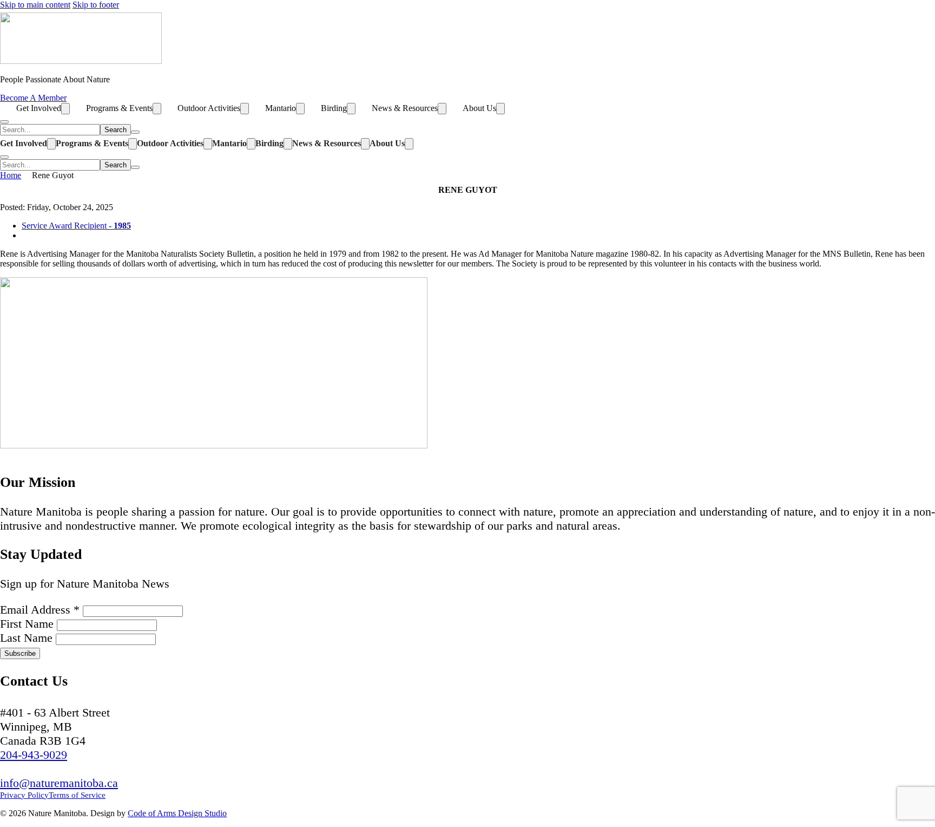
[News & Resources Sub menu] (442, 108)
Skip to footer (96, 4)
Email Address (40, 609)
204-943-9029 (33, 754)
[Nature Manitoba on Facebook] (13, 455)
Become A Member (33, 97)
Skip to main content (35, 4)
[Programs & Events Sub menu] (157, 108)
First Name (28, 623)
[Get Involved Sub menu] (65, 108)
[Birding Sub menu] (351, 108)
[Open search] (4, 121)
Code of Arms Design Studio (177, 813)
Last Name (28, 637)
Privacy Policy (24, 795)
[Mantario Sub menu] (300, 108)
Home (10, 175)
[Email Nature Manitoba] (67, 455)
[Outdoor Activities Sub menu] (244, 108)
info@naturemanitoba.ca (59, 783)
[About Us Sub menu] (500, 108)
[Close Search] (135, 132)
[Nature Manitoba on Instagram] (40, 455)
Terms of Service (77, 795)
